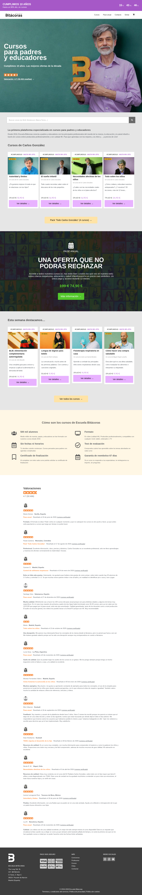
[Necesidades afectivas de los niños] (87, 165)
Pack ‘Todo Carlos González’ (34, 544)
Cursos (97, 15)
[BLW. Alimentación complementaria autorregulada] (23, 340)
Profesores (75, 860)
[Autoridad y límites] (23, 165)
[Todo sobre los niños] (119, 165)
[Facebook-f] (109, 859)
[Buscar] (132, 120)
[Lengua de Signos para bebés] (55, 340)
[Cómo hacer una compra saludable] (119, 340)
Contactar (75, 869)
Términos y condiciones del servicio (55, 892)
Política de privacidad (77, 892)
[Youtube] (113, 859)
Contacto (118, 15)
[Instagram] (105, 859)
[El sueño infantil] (55, 165)
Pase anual (107, 15)
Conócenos (76, 858)
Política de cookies (93, 892)
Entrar (127, 15)
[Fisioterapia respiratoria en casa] (87, 340)
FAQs (73, 866)
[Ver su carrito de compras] (133, 14)
